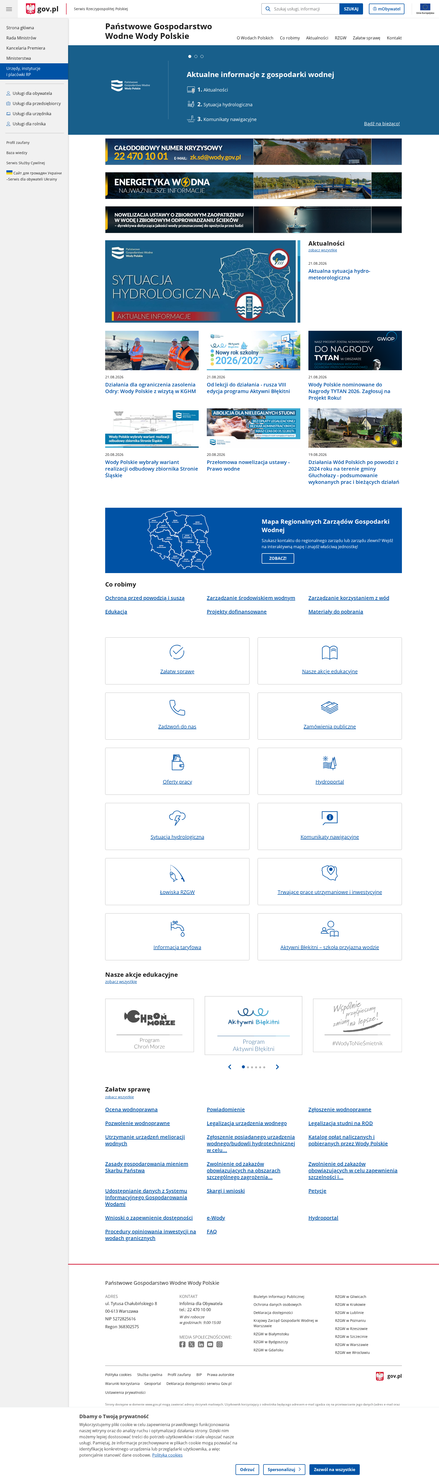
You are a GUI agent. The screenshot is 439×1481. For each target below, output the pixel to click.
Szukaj (351, 9)
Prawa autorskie (220, 1374)
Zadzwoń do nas (177, 726)
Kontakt (394, 38)
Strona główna (25, 28)
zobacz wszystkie (322, 250)
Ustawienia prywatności (125, 1392)
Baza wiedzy (16, 152)
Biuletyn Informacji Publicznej (279, 1296)
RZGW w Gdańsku (269, 1350)
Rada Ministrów (21, 38)
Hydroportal (330, 781)
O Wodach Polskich (255, 38)
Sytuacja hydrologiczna (177, 836)
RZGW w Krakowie (350, 1304)
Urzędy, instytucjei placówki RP (23, 71)
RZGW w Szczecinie (351, 1336)
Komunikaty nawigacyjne (330, 836)
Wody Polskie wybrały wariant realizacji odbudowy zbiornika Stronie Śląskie (151, 469)
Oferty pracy (177, 781)
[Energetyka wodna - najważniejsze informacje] (253, 185)
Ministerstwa (18, 58)
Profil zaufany (17, 142)
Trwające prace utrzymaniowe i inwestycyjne (330, 892)
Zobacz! (278, 558)
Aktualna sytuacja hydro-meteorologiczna (339, 274)
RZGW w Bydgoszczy (271, 1341)
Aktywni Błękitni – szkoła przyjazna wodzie (329, 947)
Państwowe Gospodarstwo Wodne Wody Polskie (158, 31)
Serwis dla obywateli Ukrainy (34, 176)
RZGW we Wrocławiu (352, 1352)
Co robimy (290, 38)
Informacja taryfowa (177, 947)
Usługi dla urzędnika (31, 113)
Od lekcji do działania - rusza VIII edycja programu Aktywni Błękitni (248, 388)
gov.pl (394, 1382)
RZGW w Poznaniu (350, 1320)
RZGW (341, 38)
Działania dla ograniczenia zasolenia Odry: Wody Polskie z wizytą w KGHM (150, 388)
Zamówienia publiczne (330, 726)
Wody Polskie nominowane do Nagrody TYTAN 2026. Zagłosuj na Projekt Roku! (349, 391)
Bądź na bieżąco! (382, 124)
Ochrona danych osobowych (278, 1304)
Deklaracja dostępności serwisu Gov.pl (199, 1383)
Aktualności (317, 38)
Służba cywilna (149, 1374)
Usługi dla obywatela (32, 93)
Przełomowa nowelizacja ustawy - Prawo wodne (248, 465)
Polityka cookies (118, 1374)
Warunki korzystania (122, 1383)
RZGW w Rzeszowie (351, 1328)
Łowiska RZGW (177, 892)
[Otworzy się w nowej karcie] (182, 1344)
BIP (199, 1374)
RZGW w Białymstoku (271, 1334)
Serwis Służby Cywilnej (25, 162)
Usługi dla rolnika (29, 124)
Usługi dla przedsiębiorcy (36, 103)
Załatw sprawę (366, 38)
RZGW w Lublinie (349, 1312)
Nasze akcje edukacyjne (330, 671)
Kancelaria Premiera (25, 48)
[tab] (190, 56)
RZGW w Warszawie (351, 1344)
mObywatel (389, 10)
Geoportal (152, 1383)
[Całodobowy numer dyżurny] (253, 151)
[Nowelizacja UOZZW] (253, 219)
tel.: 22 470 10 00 (195, 1309)
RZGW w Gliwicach (350, 1296)
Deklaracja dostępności (273, 1312)
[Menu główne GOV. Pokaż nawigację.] (9, 9)
